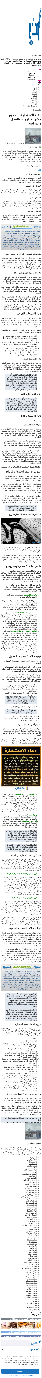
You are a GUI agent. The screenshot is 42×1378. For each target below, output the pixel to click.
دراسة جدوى (32, 1233)
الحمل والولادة (32, 1186)
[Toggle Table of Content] (39, 170)
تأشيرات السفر (31, 1217)
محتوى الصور (32, 1287)
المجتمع (34, 98)
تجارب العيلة (32, 1221)
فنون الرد (33, 1248)
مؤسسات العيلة (31, 1266)
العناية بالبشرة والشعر (29, 1197)
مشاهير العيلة (32, 1297)
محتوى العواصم (31, 1291)
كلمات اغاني (32, 1264)
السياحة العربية (31, 1192)
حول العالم (33, 1229)
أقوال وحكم (32, 1168)
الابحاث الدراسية (31, 1184)
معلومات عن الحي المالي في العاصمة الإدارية (25, 1332)
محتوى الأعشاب (31, 1270)
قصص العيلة (32, 1258)
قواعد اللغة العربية (30, 1262)
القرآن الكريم (32, 1209)
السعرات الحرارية (30, 1188)
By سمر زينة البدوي (17, 143)
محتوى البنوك (32, 1274)
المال (35, 96)
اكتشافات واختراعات (29, 1180)
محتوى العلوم (32, 1289)
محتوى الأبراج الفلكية (29, 1268)
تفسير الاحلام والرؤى (29, 1225)
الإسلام (34, 92)
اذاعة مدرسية (32, 1178)
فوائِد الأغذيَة (32, 1252)
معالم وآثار (33, 1301)
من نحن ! (31, 73)
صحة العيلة (33, 1242)
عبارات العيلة (32, 1244)
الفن (35, 104)
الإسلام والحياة (32, 1182)
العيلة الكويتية (32, 1205)
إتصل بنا (32, 75)
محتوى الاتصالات (31, 1272)
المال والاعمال (31, 1211)
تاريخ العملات (32, 1219)
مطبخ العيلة (33, 1299)
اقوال (35, 90)
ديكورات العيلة (32, 1235)
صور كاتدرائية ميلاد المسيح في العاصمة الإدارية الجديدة (22, 1336)
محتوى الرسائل (31, 1281)
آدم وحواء (33, 102)
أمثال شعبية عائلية (30, 1170)
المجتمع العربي (31, 1213)
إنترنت (34, 87)
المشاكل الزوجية (31, 1215)
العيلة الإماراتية (31, 1201)
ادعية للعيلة (37, 110)
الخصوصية (31, 71)
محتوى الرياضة (31, 1283)
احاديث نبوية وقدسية (29, 1174)
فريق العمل (31, 77)
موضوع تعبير (32, 1309)
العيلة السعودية (31, 1203)
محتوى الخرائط (31, 1277)
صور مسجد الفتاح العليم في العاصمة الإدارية (25, 1319)
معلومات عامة (31, 1305)
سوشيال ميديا (32, 1238)
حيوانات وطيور (31, 1231)
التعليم (34, 100)
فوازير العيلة (32, 1254)
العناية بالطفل (32, 1199)
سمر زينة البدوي (33, 1143)
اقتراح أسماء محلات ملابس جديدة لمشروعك (25, 1328)
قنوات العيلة (32, 1260)
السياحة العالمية (31, 1190)
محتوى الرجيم (32, 1279)
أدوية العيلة (33, 1162)
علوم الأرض (33, 1246)
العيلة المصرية (32, 1207)
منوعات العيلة (32, 1307)
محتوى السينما (31, 1285)
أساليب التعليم (32, 1166)
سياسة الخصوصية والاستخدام (14, 1375)
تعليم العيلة (33, 1223)
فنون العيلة (33, 1250)
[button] (2, 1350)
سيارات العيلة (32, 1240)
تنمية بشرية (33, 1227)
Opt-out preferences (28, 1375)
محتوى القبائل (32, 1293)
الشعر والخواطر (31, 1194)
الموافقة (20, 1371)
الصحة (34, 94)
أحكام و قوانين (32, 1160)
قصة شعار (33, 1256)
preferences (31, 79)
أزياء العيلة (33, 1164)
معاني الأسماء (32, 1303)
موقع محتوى (36, 55)
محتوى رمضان (31, 1295)
